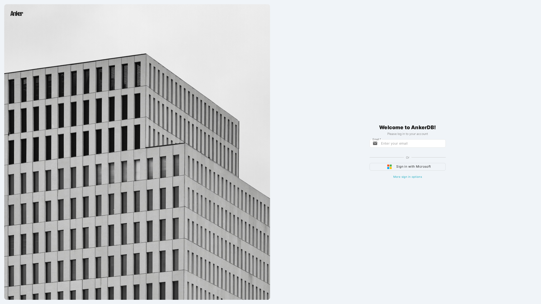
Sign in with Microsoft (413, 166)
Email (377, 139)
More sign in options (407, 176)
